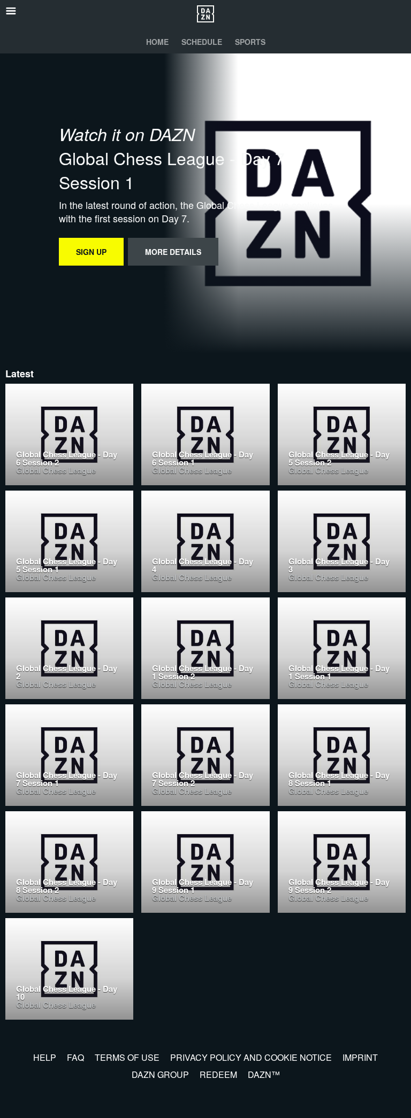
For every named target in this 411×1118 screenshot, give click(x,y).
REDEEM (218, 1074)
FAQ (75, 1057)
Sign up (91, 251)
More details (173, 251)
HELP (44, 1057)
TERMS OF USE (127, 1057)
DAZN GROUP (160, 1074)
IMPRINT (360, 1057)
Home (157, 41)
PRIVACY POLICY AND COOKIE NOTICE (251, 1057)
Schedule (201, 41)
